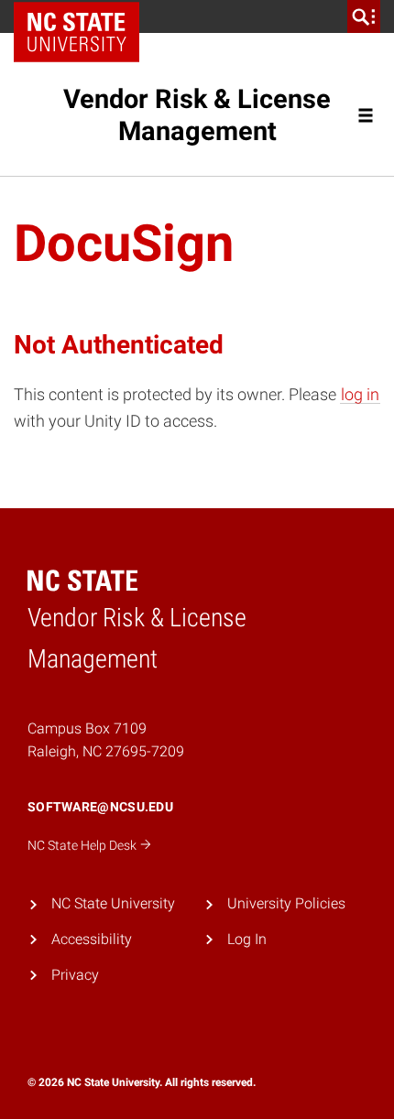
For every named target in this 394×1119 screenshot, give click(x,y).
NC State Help (83, 845)
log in (360, 394)
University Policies (286, 903)
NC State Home (82, 16)
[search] (363, 16)
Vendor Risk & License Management (197, 115)
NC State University (113, 903)
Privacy (75, 974)
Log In (247, 939)
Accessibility (91, 939)
